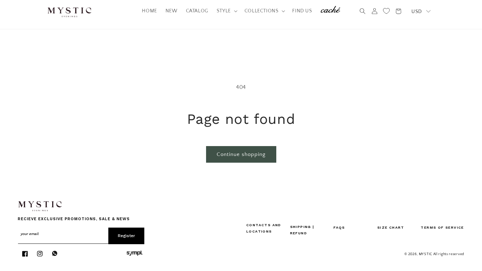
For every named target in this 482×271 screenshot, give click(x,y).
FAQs (339, 227)
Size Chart (390, 227)
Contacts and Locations (263, 228)
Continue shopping (241, 154)
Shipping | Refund (302, 230)
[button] (226, 11)
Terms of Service (442, 227)
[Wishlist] (386, 11)
